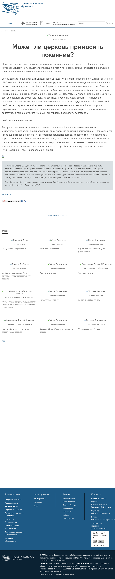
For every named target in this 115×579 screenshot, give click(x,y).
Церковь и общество (13, 509)
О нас (10, 23)
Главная (4, 31)
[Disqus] (57, 380)
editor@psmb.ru (103, 513)
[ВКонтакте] (22, 200)
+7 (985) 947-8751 (98, 528)
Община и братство (13, 499)
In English (109, 23)
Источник (6, 194)
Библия (47, 23)
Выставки (38, 502)
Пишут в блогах (69, 505)
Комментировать (57, 215)
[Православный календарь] (23, 23)
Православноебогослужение (31, 23)
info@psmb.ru (105, 507)
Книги (36, 506)
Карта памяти (68, 518)
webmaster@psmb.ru (106, 519)
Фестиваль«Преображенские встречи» (64, 23)
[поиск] (107, 24)
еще (3, 341)
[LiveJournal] (25, 200)
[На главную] (23, 8)
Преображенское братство (23, 558)
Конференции (40, 499)
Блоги (13, 31)
